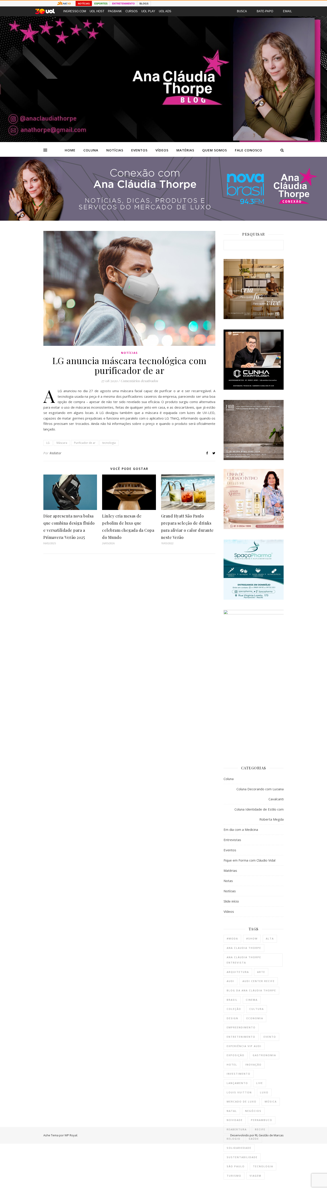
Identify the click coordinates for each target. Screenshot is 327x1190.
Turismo (234, 1175)
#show (252, 938)
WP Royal (71, 1135)
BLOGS (143, 3)
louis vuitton (239, 1092)
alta (270, 938)
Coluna (90, 150)
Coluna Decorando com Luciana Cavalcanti (260, 794)
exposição (235, 1055)
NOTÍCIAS (84, 3)
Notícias (114, 150)
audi (230, 981)
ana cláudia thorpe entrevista (244, 960)
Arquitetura (238, 972)
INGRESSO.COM (74, 11)
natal (232, 1111)
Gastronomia (264, 1055)
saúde (254, 1138)
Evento (270, 1036)
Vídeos (161, 150)
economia (254, 1018)
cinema (252, 999)
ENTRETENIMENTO (123, 3)
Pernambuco (261, 1120)
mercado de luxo (241, 1101)
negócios (253, 1111)
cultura (256, 1009)
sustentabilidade (242, 1157)
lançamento (237, 1083)
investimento (238, 1073)
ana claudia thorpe (244, 948)
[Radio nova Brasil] (163, 219)
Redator (56, 453)
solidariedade (239, 1147)
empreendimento (241, 1027)
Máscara (62, 443)
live (259, 1083)
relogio (233, 1138)
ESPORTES (100, 3)
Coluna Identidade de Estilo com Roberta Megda (259, 814)
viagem (255, 1175)
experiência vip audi (244, 1046)
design (232, 1018)
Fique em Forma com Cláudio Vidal (249, 860)
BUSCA (242, 11)
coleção (234, 1009)
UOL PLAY (148, 11)
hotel (232, 1064)
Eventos (139, 150)
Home (70, 150)
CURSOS (131, 11)
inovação (253, 1064)
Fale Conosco (248, 150)
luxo (264, 1092)
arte (261, 972)
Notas (228, 880)
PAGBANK (115, 11)
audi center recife (258, 981)
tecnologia (109, 443)
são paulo (236, 1166)
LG (48, 443)
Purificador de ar (84, 443)
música (271, 1101)
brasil (232, 999)
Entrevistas (232, 839)
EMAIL (287, 11)
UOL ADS (165, 11)
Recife (260, 1129)
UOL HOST (97, 11)
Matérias (185, 150)
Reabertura (237, 1129)
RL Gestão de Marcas (269, 1135)
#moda (232, 938)
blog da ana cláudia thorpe (251, 990)
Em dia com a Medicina (241, 829)
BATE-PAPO (265, 11)
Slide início (231, 901)
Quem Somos (214, 150)
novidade (235, 1120)
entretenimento (241, 1036)
